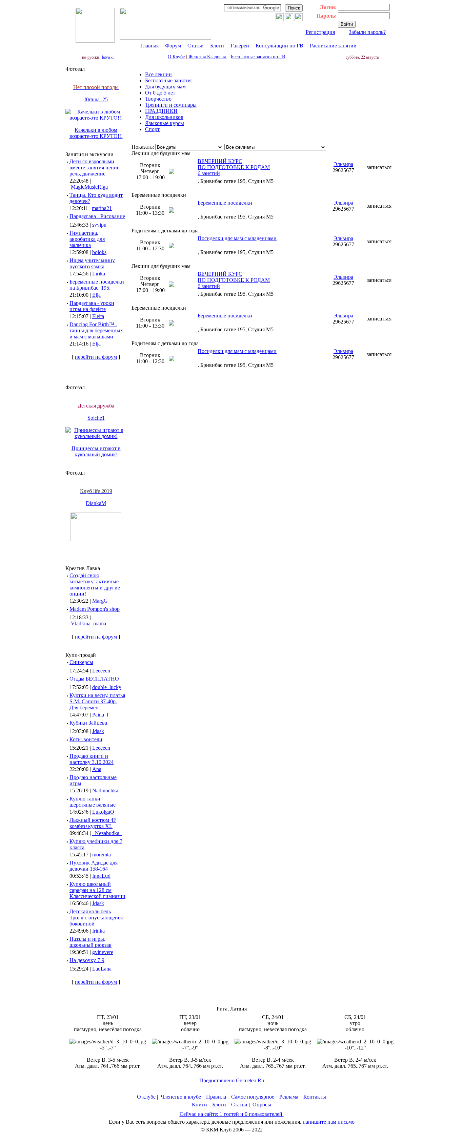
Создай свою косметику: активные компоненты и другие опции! (94, 584)
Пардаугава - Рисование (97, 216)
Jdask (98, 731)
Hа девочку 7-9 (86, 960)
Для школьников (164, 117)
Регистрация (320, 32)
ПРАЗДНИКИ (161, 111)
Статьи (195, 45)
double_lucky (106, 687)
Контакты (314, 1097)
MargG (100, 601)
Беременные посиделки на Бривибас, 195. (96, 285)
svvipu (99, 225)
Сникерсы (81, 662)
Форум (173, 45)
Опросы (262, 1104)
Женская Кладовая (207, 56)
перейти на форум (96, 357)
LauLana (102, 969)
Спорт (152, 129)
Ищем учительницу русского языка (92, 263)
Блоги (217, 45)
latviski (108, 57)
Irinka (98, 931)
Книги (199, 1104)
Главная (149, 45)
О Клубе (176, 56)
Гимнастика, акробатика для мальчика (87, 239)
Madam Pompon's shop (94, 609)
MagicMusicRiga (89, 187)
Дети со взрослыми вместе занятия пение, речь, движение (95, 167)
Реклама (288, 1097)
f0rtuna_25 (96, 99)
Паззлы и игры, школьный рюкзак (90, 942)
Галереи (239, 45)
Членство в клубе (181, 1097)
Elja (96, 295)
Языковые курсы (164, 123)
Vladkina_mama (88, 623)
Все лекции (158, 74)
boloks (99, 252)
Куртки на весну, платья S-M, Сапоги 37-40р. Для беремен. (97, 701)
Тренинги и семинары (171, 105)
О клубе (146, 1097)
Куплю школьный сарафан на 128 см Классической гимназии (97, 890)
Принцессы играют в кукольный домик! (96, 451)
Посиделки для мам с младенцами (237, 238)
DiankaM (96, 503)
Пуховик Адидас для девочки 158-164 (93, 866)
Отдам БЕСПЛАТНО (94, 679)
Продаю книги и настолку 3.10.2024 (91, 759)
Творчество (158, 99)
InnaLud (101, 876)
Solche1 (96, 418)
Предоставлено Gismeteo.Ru (231, 1080)
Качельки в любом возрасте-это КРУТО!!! (96, 133)
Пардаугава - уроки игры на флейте (91, 306)
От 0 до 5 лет (160, 93)
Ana (96, 769)
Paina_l (100, 714)
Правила (216, 1097)
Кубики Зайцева (88, 723)
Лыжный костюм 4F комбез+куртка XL (92, 823)
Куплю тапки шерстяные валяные (92, 802)
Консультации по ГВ (279, 45)
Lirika (98, 273)
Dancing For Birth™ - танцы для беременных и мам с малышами (96, 330)
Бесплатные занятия (168, 80)
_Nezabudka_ (107, 833)
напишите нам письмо (329, 1122)
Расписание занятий (333, 45)
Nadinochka (105, 790)
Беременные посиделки (225, 203)
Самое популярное (252, 1097)
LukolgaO (103, 812)
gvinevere (102, 952)
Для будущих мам (165, 86)
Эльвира (343, 164)
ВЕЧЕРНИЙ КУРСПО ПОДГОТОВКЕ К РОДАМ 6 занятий (234, 167)
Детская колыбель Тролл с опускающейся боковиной (96, 918)
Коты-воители (85, 739)
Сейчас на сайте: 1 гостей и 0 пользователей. (232, 1114)
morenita (101, 854)
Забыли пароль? (367, 32)
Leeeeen (101, 670)
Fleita (98, 316)
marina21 (102, 208)
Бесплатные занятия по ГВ (258, 56)
